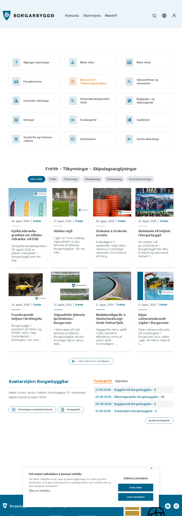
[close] (151, 468)
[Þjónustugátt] (174, 16)
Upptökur (121, 381)
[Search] (154, 16)
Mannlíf (111, 15)
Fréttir (53, 179)
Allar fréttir (36, 179)
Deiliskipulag (114, 179)
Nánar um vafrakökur (39, 490)
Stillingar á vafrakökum (136, 478)
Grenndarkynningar (140, 179)
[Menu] (28, 16)
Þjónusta (72, 15)
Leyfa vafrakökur (136, 497)
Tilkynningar (70, 179)
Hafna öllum (135, 487)
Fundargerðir (103, 381)
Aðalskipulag (92, 179)
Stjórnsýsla (92, 15)
